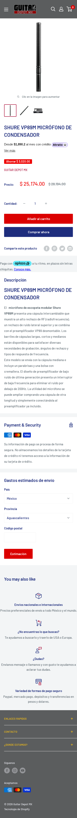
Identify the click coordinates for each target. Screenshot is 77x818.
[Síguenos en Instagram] (15, 770)
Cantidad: (10, 203)
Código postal (13, 528)
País (7, 489)
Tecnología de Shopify (17, 809)
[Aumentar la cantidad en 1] (46, 203)
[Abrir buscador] (53, 9)
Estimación (18, 554)
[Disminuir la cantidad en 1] (24, 203)
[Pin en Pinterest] (54, 248)
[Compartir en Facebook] (46, 248)
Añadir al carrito (38, 219)
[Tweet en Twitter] (62, 248)
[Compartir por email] (70, 248)
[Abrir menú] (6, 9)
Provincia (10, 509)
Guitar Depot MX (15, 170)
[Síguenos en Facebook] (7, 770)
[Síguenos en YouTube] (22, 770)
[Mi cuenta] (61, 9)
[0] (69, 9)
